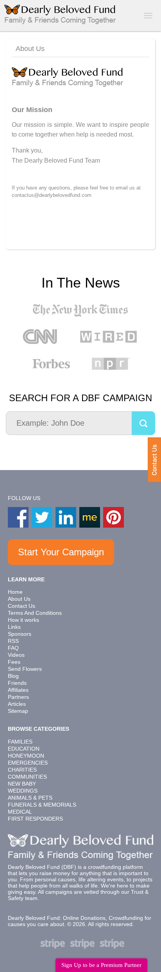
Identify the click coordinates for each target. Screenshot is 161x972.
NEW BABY (22, 784)
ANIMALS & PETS (30, 798)
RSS (13, 641)
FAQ (13, 648)
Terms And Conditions (35, 613)
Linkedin (65, 517)
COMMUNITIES (27, 777)
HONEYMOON (26, 756)
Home (15, 592)
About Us (19, 599)
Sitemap (18, 711)
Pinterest (113, 517)
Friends (17, 683)
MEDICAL (20, 812)
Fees (14, 662)
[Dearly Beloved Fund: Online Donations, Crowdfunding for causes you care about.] (60, 14)
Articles (17, 704)
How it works (23, 620)
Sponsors (19, 634)
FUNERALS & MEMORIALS (42, 805)
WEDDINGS (23, 791)
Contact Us (154, 459)
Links (14, 627)
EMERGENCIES (28, 763)
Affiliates (18, 690)
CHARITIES (22, 770)
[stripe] (53, 944)
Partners (18, 697)
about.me (89, 517)
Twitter (42, 517)
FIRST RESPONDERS (35, 819)
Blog (13, 676)
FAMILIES (20, 742)
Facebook (18, 517)
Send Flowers (25, 669)
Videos (16, 655)
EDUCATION (23, 749)
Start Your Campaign (61, 552)
